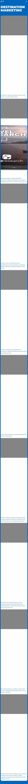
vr (4, 692)
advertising (4, 178)
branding (3, 602)
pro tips (23, 266)
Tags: (14, 84)
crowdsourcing (15, 517)
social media (22, 95)
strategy (3, 181)
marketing (19, 519)
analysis (13, 178)
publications (23, 434)
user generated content (11, 97)
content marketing (10, 263)
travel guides (8, 436)
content (3, 263)
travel (25, 181)
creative (10, 264)
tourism (3, 97)
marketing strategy (12, 180)
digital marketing (5, 266)
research (23, 180)
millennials (15, 777)
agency (9, 178)
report (18, 180)
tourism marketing (19, 181)
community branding (11, 602)
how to (8, 605)
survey (7, 181)
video (2, 607)
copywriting (4, 434)
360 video (3, 689)
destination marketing (6, 95)
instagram (15, 95)
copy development (16, 349)
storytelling (4, 353)
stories (25, 351)
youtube (8, 692)
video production (8, 607)
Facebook (7, 690)
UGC (10, 521)
